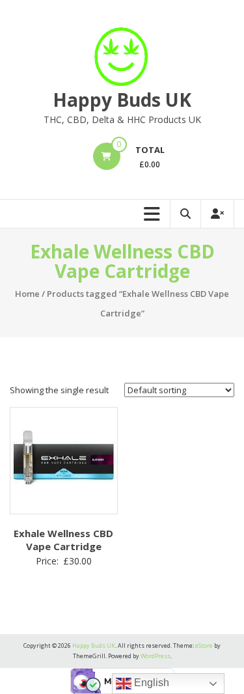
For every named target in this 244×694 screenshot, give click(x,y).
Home (27, 293)
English (150, 682)
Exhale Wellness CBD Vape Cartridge (63, 540)
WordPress (155, 656)
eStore (204, 645)
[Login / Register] (217, 214)
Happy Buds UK (122, 99)
